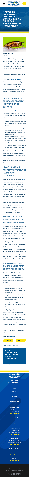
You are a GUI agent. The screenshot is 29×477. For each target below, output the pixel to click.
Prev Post (8, 340)
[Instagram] (16, 460)
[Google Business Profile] (10, 460)
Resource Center (14, 401)
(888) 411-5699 (14, 382)
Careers (14, 393)
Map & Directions (14, 413)
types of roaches (15, 110)
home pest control (16, 79)
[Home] (13, 3)
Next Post (21, 340)
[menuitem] (7, 470)
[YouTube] (13, 460)
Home (14, 388)
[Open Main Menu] (4, 3)
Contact (14, 399)
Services (14, 391)
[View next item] (9, 366)
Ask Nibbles (14, 396)
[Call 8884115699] (24, 3)
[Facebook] (18, 460)
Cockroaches (12, 336)
